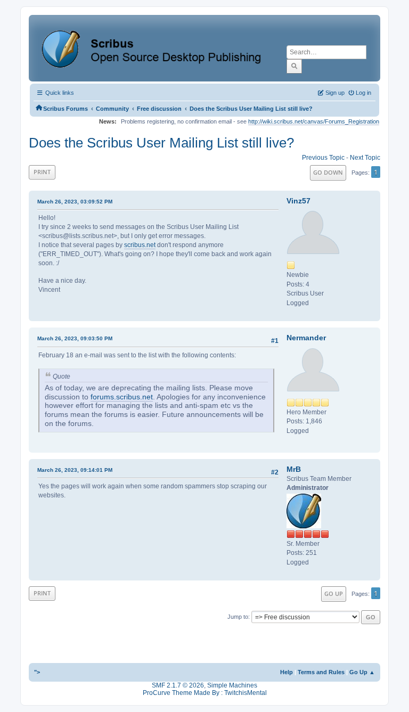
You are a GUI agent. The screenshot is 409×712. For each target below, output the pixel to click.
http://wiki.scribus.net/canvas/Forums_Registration (313, 121)
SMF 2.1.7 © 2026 (178, 685)
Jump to (237, 616)
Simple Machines (232, 685)
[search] (294, 66)
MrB (294, 469)
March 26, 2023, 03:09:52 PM (74, 201)
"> (37, 672)
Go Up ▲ (362, 672)
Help (286, 672)
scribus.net (140, 245)
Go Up (333, 594)
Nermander (306, 337)
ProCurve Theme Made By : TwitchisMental (205, 693)
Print (42, 172)
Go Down (328, 172)
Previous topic (323, 157)
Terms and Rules (321, 672)
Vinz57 (298, 201)
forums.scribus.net (122, 397)
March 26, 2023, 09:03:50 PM (74, 338)
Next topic (365, 157)
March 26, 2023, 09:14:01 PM (74, 470)
